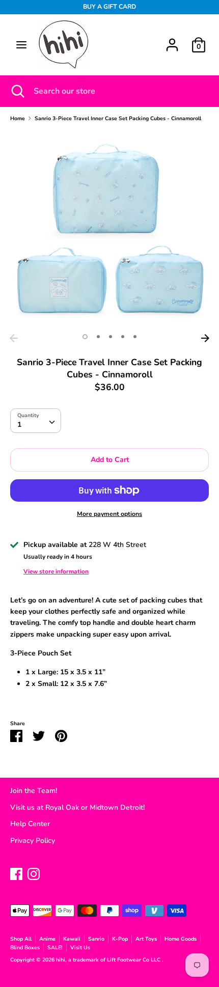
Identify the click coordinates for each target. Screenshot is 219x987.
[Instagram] (34, 873)
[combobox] (35, 420)
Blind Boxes (25, 947)
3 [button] (110, 336)
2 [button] (98, 336)
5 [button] (134, 336)
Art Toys (146, 939)
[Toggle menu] (21, 45)
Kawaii (71, 939)
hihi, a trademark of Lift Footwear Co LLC (109, 960)
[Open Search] (17, 91)
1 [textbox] (19, 424)
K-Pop (120, 939)
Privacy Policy (32, 840)
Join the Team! (33, 791)
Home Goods (181, 939)
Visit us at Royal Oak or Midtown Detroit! (77, 807)
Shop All (21, 939)
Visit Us (80, 947)
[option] (109, 229)
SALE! (55, 947)
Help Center (30, 824)
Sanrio (96, 939)
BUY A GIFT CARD (109, 7)
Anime (47, 939)
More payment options (109, 514)
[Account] (172, 40)
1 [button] (85, 336)
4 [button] (122, 336)
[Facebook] (16, 873)
